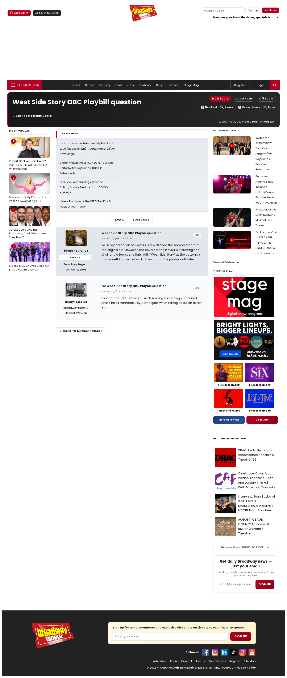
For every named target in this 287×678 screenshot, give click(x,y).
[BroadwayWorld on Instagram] (215, 652)
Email (119, 220)
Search (229, 107)
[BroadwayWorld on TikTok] (233, 652)
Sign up (265, 584)
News (76, 85)
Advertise (159, 661)
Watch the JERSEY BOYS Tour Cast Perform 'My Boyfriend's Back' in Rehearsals (264, 153)
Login (260, 85)
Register (240, 85)
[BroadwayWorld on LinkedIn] (224, 652)
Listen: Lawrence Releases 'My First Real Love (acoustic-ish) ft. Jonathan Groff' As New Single (87, 148)
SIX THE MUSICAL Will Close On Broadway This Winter (29, 258)
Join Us (200, 661)
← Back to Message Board (32, 116)
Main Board (220, 98)
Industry (104, 85)
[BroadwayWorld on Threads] (242, 652)
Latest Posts (244, 98)
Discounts (262, 419)
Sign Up (240, 636)
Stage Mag (191, 85)
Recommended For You (229, 438)
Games (174, 85)
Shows (89, 85)
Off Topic (266, 98)
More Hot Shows (229, 419)
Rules (271, 107)
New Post (211, 107)
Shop (159, 85)
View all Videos (224, 262)
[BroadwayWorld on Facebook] (205, 652)
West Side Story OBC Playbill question (131, 233)
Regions (235, 661)
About (174, 661)
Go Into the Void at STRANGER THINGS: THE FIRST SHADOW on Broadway (266, 242)
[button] (275, 85)
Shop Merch (21, 12)
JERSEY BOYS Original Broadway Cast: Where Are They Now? (27, 223)
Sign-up (253, 10)
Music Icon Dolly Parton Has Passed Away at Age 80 (27, 189)
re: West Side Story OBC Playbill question (134, 286)
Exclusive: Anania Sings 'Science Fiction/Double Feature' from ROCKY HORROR (84, 187)
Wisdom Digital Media (191, 668)
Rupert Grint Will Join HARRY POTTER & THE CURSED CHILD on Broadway (28, 154)
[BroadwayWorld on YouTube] (252, 652)
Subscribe (141, 220)
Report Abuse (251, 107)
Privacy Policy (245, 668)
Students (145, 85)
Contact (186, 661)
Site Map (250, 661)
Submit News (217, 661)
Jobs (130, 85)
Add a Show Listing (47, 12)
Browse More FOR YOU (242, 547)
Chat (118, 85)
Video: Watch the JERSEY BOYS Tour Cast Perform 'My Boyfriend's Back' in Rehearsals (87, 168)
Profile (75, 257)
